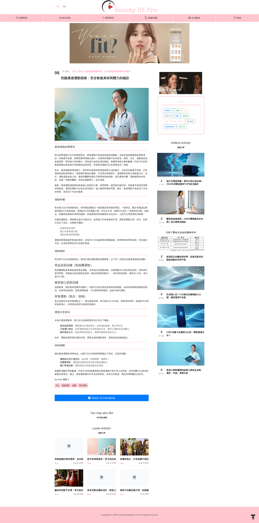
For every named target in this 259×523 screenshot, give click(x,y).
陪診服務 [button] (190, 121)
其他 (239, 18)
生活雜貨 (195, 18)
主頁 (74, 71)
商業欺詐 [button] (168, 110)
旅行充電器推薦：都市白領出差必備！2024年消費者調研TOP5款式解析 (184, 182)
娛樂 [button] (177, 116)
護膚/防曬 (152, 18)
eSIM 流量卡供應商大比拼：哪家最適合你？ (185, 333)
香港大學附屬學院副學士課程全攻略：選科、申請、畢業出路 (184, 371)
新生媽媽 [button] (83, 385)
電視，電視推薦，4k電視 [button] (174, 121)
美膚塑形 (23, 18)
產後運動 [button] (65, 385)
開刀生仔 (69, 155)
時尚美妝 (66, 18)
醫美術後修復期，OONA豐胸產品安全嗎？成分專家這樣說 (184, 220)
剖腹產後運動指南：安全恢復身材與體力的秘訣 (107, 71)
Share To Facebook (103, 397)
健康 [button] (74, 385)
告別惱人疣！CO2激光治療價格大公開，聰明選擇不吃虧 (183, 296)
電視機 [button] (185, 116)
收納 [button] (186, 110)
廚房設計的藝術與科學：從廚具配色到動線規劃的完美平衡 (184, 258)
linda (59, 379)
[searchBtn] (58, 6)
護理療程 (109, 18)
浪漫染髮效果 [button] (170, 127)
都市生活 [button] (182, 127)
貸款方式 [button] (168, 116)
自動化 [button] (177, 110)
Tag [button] (57, 385)
